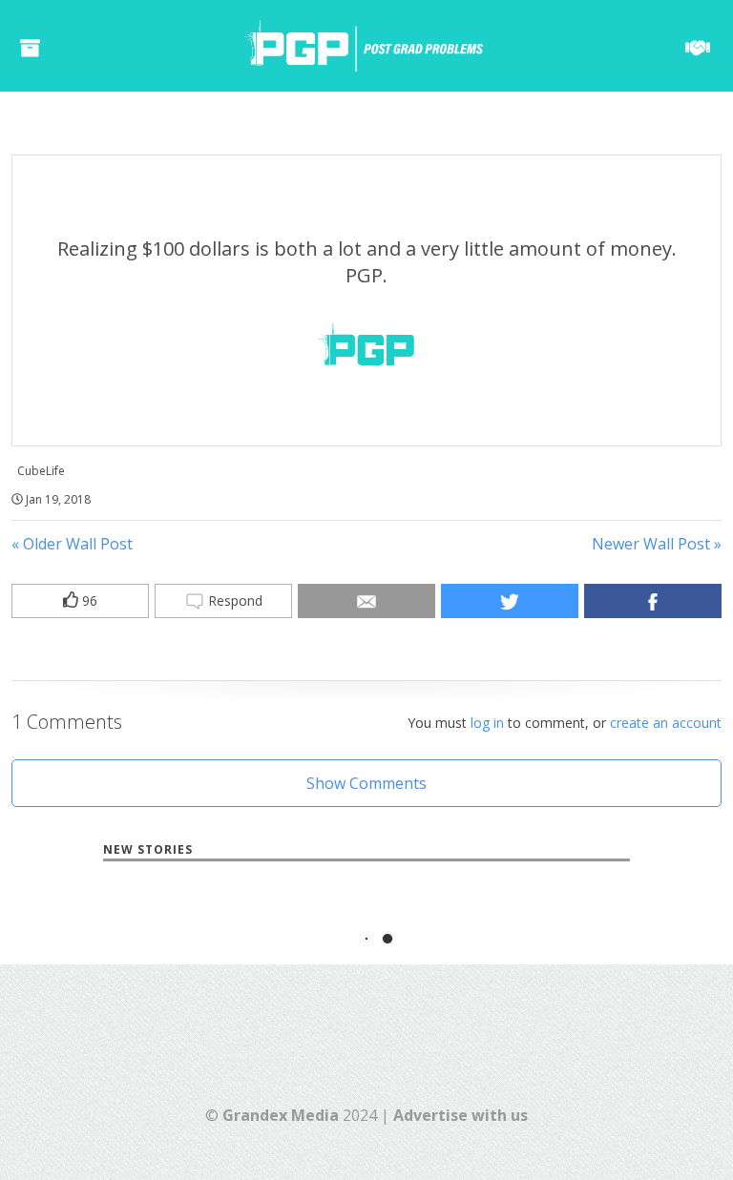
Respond (233, 600)
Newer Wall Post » (657, 543)
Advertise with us (460, 1115)
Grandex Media (280, 1115)
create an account (666, 723)
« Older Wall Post (72, 543)
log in (487, 723)
